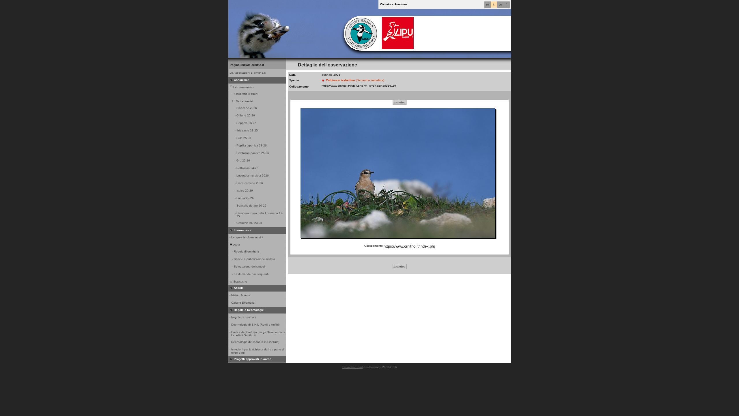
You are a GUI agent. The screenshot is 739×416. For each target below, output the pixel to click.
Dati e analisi (244, 101)
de (500, 4)
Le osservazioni (243, 87)
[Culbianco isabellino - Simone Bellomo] (398, 173)
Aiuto (236, 244)
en (487, 4)
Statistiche (239, 281)
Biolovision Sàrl (352, 367)
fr (506, 4)
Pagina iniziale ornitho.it (247, 64)
